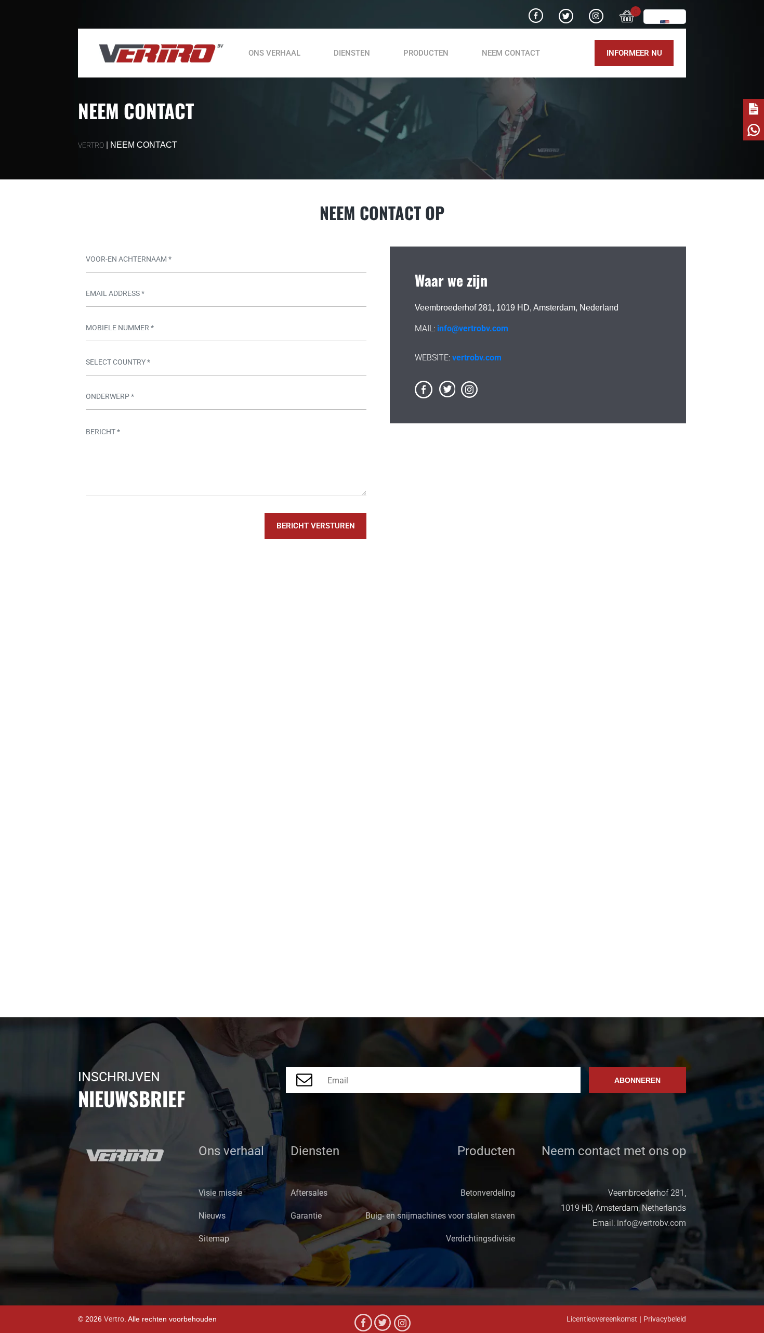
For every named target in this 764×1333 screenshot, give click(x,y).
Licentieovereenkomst (602, 1319)
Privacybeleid (664, 1319)
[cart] (627, 14)
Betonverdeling (487, 1193)
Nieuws (212, 1216)
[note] (753, 109)
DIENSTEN (352, 53)
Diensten (315, 1151)
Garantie (306, 1216)
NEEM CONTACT (511, 53)
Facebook (536, 12)
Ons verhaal (274, 53)
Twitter (566, 12)
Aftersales (309, 1193)
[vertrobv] (156, 53)
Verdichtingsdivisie (480, 1239)
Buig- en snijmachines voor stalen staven (440, 1216)
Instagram (596, 12)
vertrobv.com (477, 358)
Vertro (114, 1319)
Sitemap (214, 1239)
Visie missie (220, 1193)
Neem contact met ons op (614, 1151)
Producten (426, 53)
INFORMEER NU (634, 53)
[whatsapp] (753, 130)
